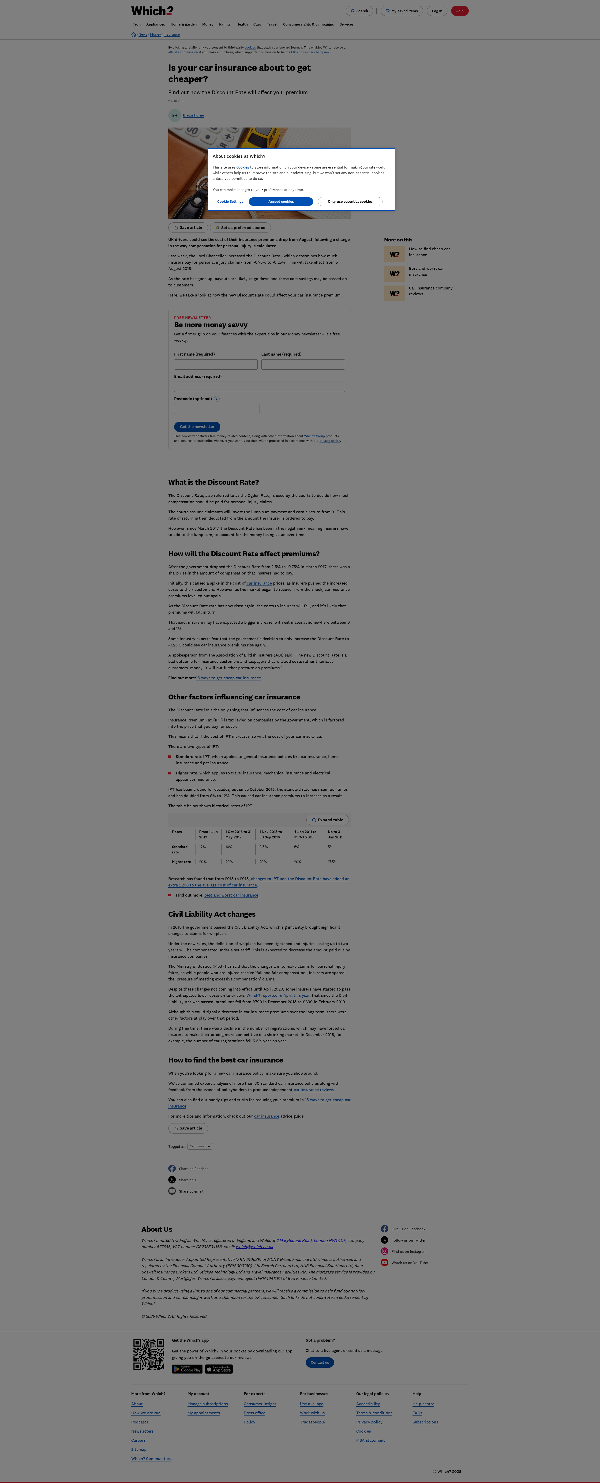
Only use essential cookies (350, 201)
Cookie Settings (230, 201)
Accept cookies (281, 201)
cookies (242, 167)
